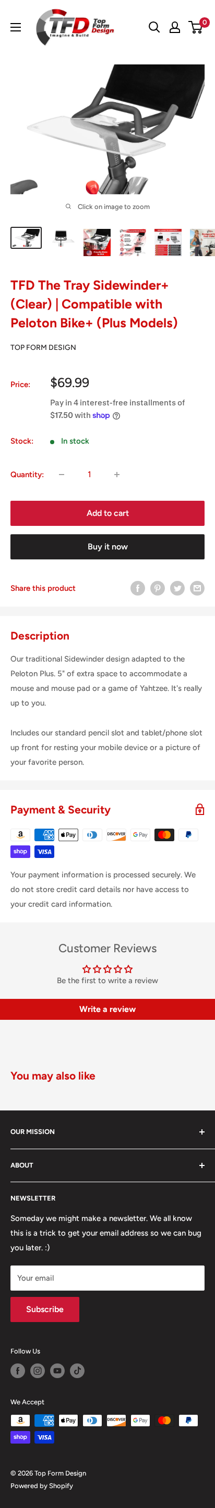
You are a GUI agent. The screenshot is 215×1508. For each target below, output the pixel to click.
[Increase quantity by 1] (117, 475)
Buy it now (108, 547)
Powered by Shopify (41, 1486)
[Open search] (154, 27)
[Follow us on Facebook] (17, 1370)
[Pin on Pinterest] (157, 588)
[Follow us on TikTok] (77, 1370)
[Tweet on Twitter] (177, 588)
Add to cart (108, 513)
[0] (195, 27)
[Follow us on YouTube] (57, 1370)
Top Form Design (43, 347)
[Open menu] (15, 27)
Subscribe (45, 1309)
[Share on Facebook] (137, 588)
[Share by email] (197, 588)
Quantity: (27, 474)
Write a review (107, 1009)
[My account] (175, 27)
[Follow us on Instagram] (37, 1370)
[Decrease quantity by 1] (62, 475)
